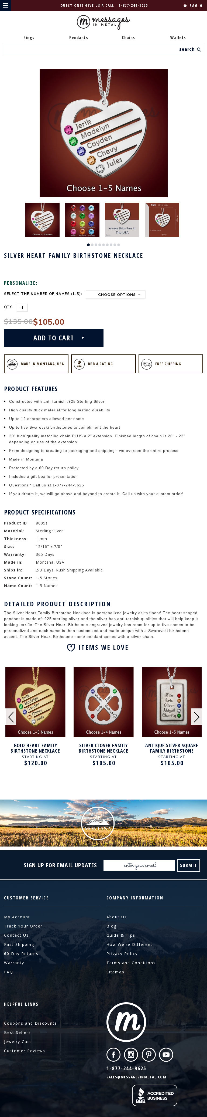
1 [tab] (88, 244)
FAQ (8, 971)
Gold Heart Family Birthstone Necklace (35, 748)
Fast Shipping (19, 944)
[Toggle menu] (5, 5)
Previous (10, 717)
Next (196, 717)
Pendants (78, 37)
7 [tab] (111, 244)
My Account (17, 916)
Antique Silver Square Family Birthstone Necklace (171, 748)
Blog (111, 926)
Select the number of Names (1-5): (43, 294)
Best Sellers (17, 1032)
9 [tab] (118, 244)
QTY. (8, 307)
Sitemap (115, 971)
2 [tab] (92, 244)
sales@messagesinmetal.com (136, 1076)
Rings (28, 37)
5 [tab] (103, 244)
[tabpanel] (44, 219)
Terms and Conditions (131, 962)
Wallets (178, 37)
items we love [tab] (104, 647)
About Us (116, 916)
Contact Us (16, 935)
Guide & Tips (120, 935)
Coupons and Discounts (30, 1023)
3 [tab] (96, 244)
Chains (128, 37)
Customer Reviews (24, 1050)
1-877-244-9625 (133, 5)
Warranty (14, 962)
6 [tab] (107, 244)
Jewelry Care (18, 1041)
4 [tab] (99, 244)
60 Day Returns (21, 953)
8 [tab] (114, 244)
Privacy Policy (122, 953)
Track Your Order (23, 926)
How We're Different (129, 944)
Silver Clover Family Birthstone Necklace (103, 748)
